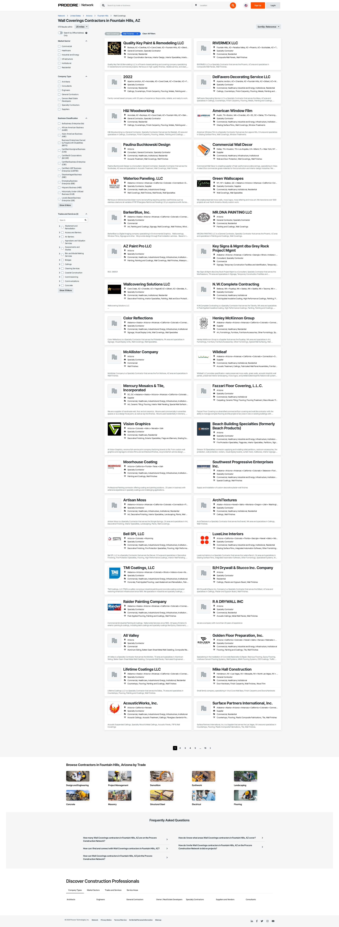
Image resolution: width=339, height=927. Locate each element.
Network (87, 5)
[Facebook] (257, 921)
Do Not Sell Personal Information (141, 920)
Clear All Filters (148, 33)
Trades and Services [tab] (113, 890)
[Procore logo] (68, 5)
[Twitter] (262, 921)
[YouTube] (273, 921)
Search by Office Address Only (74, 34)
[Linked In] (252, 921)
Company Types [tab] (75, 890)
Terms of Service (120, 920)
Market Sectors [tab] (93, 890)
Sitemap (158, 920)
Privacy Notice (106, 920)
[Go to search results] (85, 220)
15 (205, 748)
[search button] (233, 5)
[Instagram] (267, 921)
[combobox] (214, 5)
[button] (59, 46)
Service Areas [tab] (132, 890)
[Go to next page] (210, 748)
